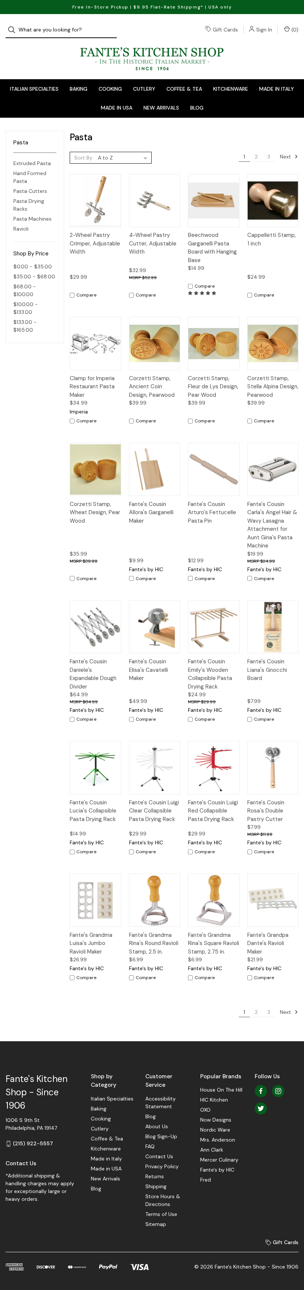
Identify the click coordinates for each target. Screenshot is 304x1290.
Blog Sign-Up (161, 1136)
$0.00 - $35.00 (32, 266)
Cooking (110, 89)
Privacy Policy (162, 1166)
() (294, 29)
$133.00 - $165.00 (25, 326)
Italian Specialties (34, 89)
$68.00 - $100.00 (24, 290)
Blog (197, 107)
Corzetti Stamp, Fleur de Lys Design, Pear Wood (213, 387)
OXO (205, 1109)
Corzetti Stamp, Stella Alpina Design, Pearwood (272, 387)
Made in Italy (276, 89)
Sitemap (155, 1224)
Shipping (155, 1186)
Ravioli (21, 228)
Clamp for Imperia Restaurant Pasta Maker (92, 387)
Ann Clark (211, 1149)
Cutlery (144, 89)
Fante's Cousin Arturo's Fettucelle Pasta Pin (212, 512)
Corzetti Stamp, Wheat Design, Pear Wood (95, 512)
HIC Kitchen (214, 1099)
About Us (156, 1126)
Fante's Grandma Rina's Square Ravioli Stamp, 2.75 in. (213, 943)
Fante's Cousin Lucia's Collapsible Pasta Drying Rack (93, 811)
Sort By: (83, 157)
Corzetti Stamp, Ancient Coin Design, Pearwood (152, 387)
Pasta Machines (32, 218)
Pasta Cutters (30, 191)
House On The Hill (221, 1089)
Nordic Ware (215, 1129)
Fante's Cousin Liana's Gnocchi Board (267, 670)
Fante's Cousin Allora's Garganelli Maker (151, 512)
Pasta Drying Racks (28, 205)
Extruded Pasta (32, 163)
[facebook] (261, 1091)
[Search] (14, 29)
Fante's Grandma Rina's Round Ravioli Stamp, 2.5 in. (153, 943)
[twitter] (261, 1108)
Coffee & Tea (184, 89)
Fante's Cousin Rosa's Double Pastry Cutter (265, 811)
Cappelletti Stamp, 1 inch (271, 239)
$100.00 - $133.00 (25, 308)
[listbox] (124, 157)
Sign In (264, 29)
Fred (205, 1179)
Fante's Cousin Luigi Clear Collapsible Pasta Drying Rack (154, 811)
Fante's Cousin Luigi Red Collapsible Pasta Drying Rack (213, 811)
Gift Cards (225, 29)
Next (286, 156)
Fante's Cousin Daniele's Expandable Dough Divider (93, 674)
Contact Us (159, 1156)
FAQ (150, 1146)
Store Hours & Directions (162, 1200)
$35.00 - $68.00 (34, 276)
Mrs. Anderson (217, 1139)
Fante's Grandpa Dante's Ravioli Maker (267, 943)
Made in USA (116, 107)
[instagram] (278, 1091)
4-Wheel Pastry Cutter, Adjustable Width (152, 243)
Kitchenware (230, 89)
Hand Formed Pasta (29, 177)
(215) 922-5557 (33, 1143)
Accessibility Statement (160, 1102)
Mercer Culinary (219, 1159)
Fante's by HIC (217, 1169)
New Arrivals (161, 107)
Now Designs (215, 1119)
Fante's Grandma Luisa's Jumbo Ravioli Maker (91, 943)
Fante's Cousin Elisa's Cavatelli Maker (148, 670)
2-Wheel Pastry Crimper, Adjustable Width (95, 243)
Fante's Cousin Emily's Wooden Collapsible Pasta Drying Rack (210, 674)
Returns (154, 1176)
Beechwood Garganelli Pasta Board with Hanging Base (212, 247)
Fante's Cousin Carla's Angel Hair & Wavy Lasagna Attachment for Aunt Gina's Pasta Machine (272, 525)
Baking (78, 89)
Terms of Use (161, 1214)
